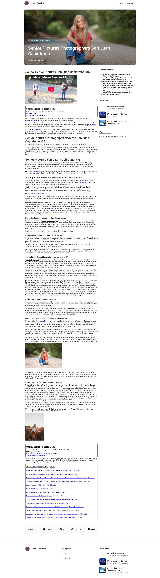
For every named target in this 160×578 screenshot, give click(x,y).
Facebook (50, 529)
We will (27, 244)
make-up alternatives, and (50, 221)
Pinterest (78, 529)
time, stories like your (43, 321)
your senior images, (48, 208)
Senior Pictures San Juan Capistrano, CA (113, 79)
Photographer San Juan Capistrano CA (41, 40)
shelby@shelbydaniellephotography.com (43, 453)
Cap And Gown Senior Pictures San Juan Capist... (118, 87)
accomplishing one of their (33, 120)
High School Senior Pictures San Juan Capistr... (117, 83)
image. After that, (90, 125)
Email (93, 529)
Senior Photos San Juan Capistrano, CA (115, 89)
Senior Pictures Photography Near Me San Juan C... (117, 78)
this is (49, 389)
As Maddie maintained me (33, 171)
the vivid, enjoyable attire (87, 182)
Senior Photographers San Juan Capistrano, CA (117, 92)
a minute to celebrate (34, 129)
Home (121, 3)
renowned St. (43, 193)
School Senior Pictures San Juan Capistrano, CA (115, 74)
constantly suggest (32, 260)
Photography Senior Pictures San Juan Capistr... (118, 91)
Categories (130, 3)
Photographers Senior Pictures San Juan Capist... (117, 81)
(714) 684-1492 (31, 114)
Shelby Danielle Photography (35, 115)
